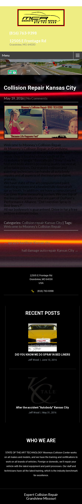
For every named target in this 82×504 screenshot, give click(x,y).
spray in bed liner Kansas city (27, 243)
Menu (6, 55)
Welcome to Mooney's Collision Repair (32, 226)
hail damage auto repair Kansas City (50, 250)
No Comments (36, 98)
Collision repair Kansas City (42, 223)
